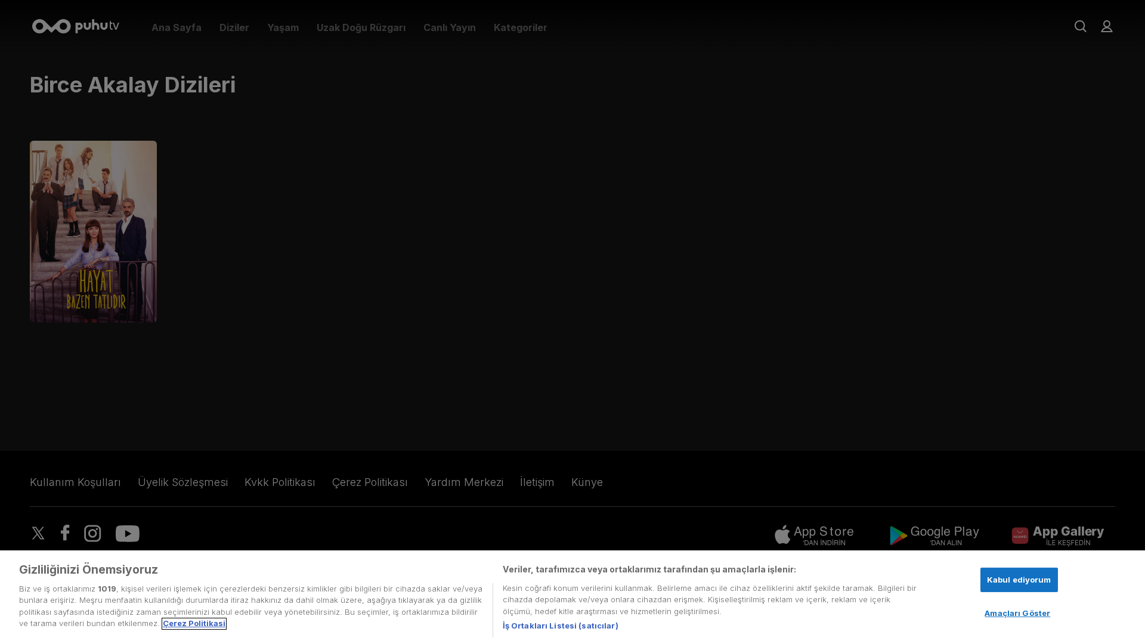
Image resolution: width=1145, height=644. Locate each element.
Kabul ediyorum (1019, 579)
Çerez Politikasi (194, 623)
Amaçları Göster (1017, 613)
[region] (572, 597)
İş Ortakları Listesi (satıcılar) (560, 625)
